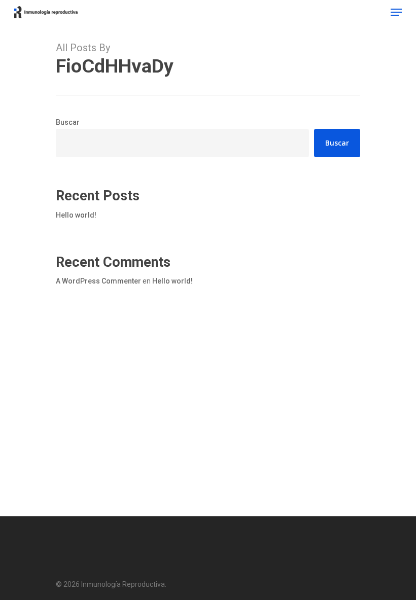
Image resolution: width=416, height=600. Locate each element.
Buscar (68, 122)
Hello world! (76, 215)
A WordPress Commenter (98, 281)
